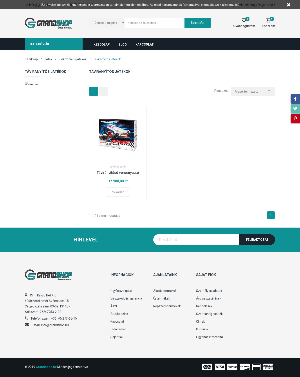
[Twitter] (295, 109)
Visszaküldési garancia (126, 298)
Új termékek (161, 298)
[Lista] (103, 91)
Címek (200, 321)
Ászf (113, 306)
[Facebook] (295, 99)
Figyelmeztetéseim (209, 337)
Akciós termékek (165, 290)
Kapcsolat (117, 321)
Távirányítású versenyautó (118, 173)
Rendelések (204, 306)
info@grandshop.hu (55, 325)
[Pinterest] (295, 118)
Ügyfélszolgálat (121, 290)
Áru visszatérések (208, 298)
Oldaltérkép (118, 329)
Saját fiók (116, 337)
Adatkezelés (119, 314)
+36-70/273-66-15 (64, 318)
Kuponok (202, 329)
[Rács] (93, 91)
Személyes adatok (209, 290)
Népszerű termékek (167, 306)
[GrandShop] (64, 277)
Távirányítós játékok (45, 72)
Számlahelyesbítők (209, 314)
